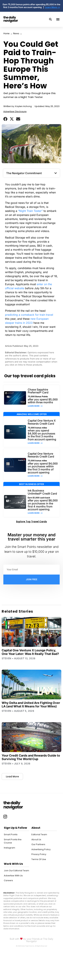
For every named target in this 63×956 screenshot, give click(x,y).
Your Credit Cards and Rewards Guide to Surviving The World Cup (31, 757)
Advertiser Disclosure (15, 111)
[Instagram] (5, 816)
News (16, 33)
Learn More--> (52, 7)
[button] (5, 119)
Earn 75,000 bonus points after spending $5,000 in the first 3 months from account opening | (31, 6)
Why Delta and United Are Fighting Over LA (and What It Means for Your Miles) (31, 704)
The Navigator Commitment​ (24, 173)
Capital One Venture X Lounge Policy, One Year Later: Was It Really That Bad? (30, 652)
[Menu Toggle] (58, 19)
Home (6, 33)
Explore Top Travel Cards (31, 521)
